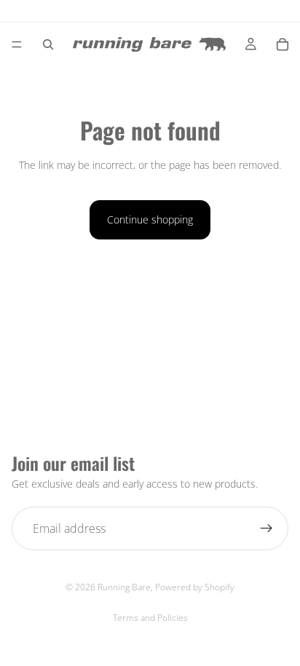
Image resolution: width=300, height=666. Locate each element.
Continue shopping (150, 219)
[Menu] (16, 44)
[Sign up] (266, 528)
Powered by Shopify (194, 587)
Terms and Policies (150, 617)
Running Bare (124, 587)
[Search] (48, 44)
